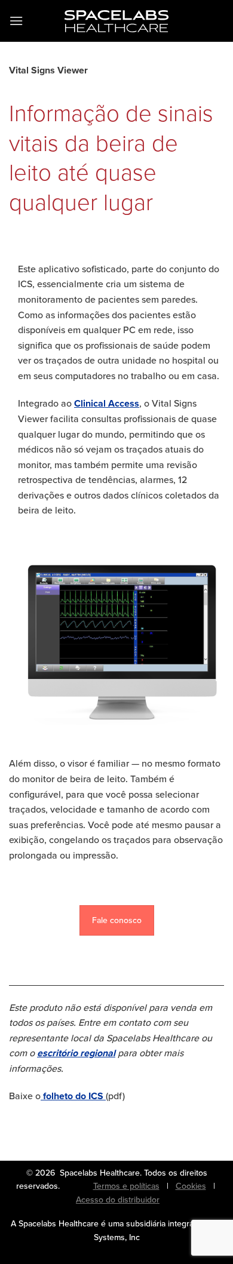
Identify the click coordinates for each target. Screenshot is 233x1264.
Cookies (191, 1186)
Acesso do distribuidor (118, 1200)
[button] (16, 20)
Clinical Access (106, 403)
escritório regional (76, 1053)
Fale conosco (117, 920)
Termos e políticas (126, 1186)
